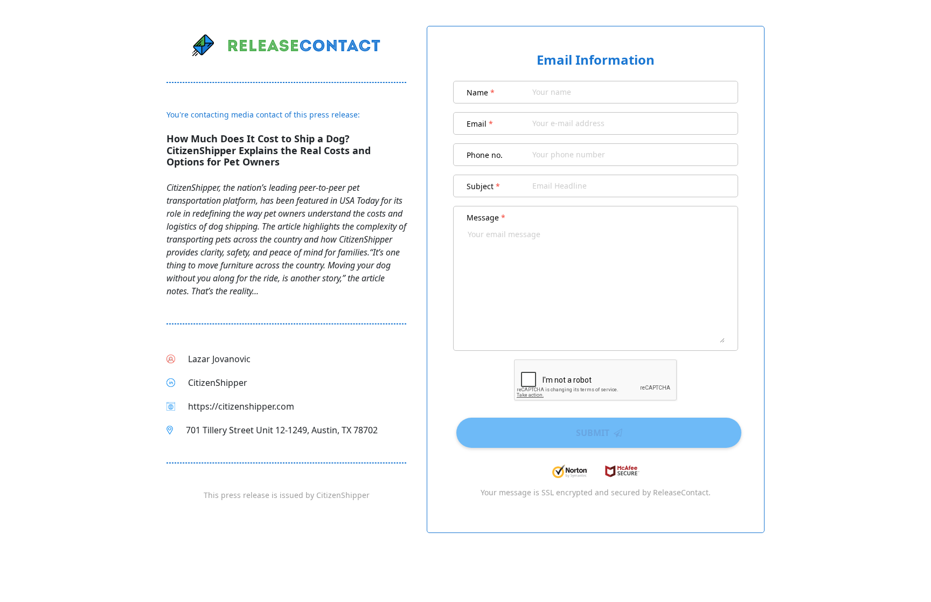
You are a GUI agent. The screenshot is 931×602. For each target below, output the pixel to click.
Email (480, 124)
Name (481, 92)
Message (486, 217)
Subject (483, 186)
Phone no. (485, 155)
